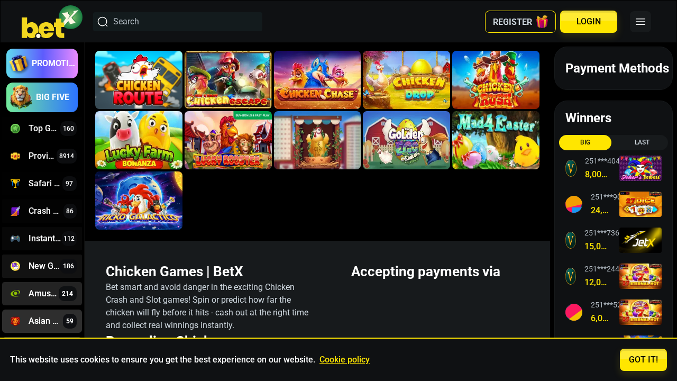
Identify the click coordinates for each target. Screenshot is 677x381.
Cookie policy (344, 360)
